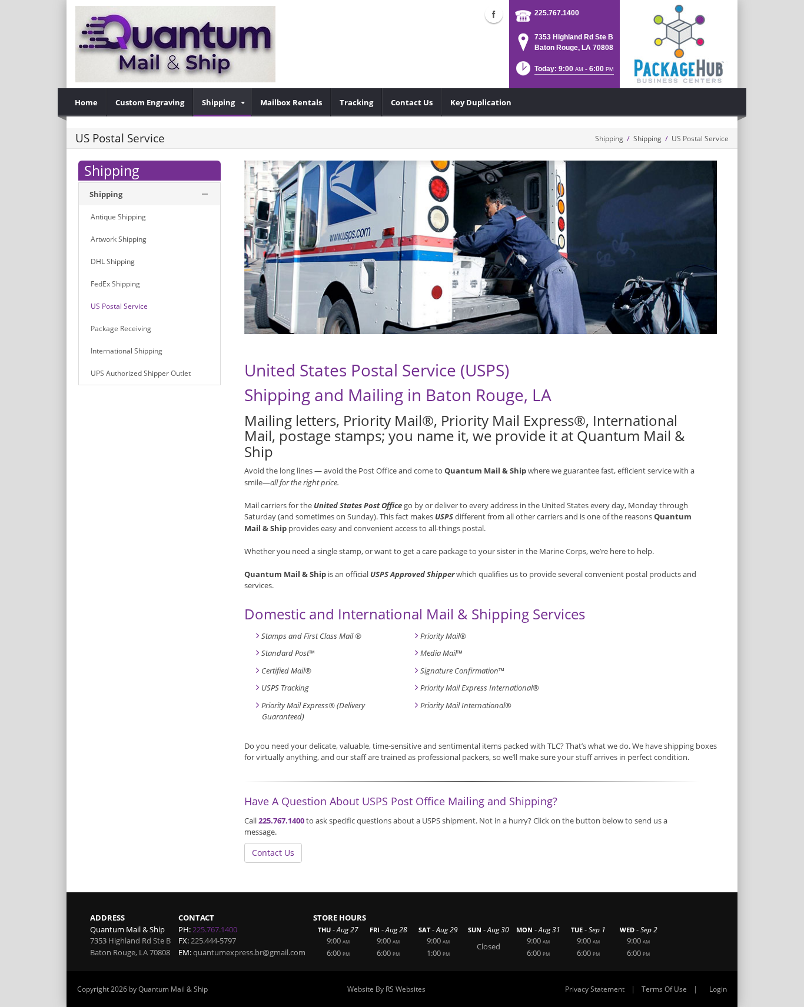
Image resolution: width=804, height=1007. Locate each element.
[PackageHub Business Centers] (678, 43)
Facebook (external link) (494, 14)
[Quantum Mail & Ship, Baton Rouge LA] (175, 44)
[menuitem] (87, 102)
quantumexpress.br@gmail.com (249, 952)
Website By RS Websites (386, 989)
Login (718, 989)
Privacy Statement (594, 989)
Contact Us (273, 852)
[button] (564, 72)
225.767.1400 (556, 13)
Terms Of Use (664, 989)
